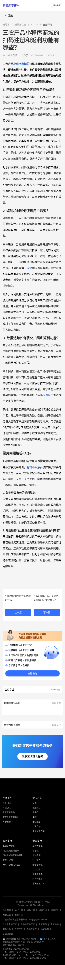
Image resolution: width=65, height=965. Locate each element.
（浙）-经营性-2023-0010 (36, 955)
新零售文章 (20, 24)
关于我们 (7, 910)
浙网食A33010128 (11, 955)
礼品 (16, 516)
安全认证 (7, 914)
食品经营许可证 (28, 924)
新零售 (6, 24)
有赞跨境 (55, 924)
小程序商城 (20, 63)
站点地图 (45, 929)
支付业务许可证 (10, 924)
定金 (29, 268)
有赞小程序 (33, 467)
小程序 (34, 24)
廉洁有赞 (19, 914)
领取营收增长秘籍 (32, 756)
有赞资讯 (19, 929)
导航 (58, 5)
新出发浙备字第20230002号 (16, 949)
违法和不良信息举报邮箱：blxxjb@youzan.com (26, 919)
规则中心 (55, 910)
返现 (48, 395)
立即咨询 (32, 673)
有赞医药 (43, 924)
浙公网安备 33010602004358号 (21, 938)
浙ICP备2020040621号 (13, 945)
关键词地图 (8, 934)
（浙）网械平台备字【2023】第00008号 (21, 952)
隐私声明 (31, 910)
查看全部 (55, 689)
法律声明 (19, 910)
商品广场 (7, 929)
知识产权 (43, 910)
